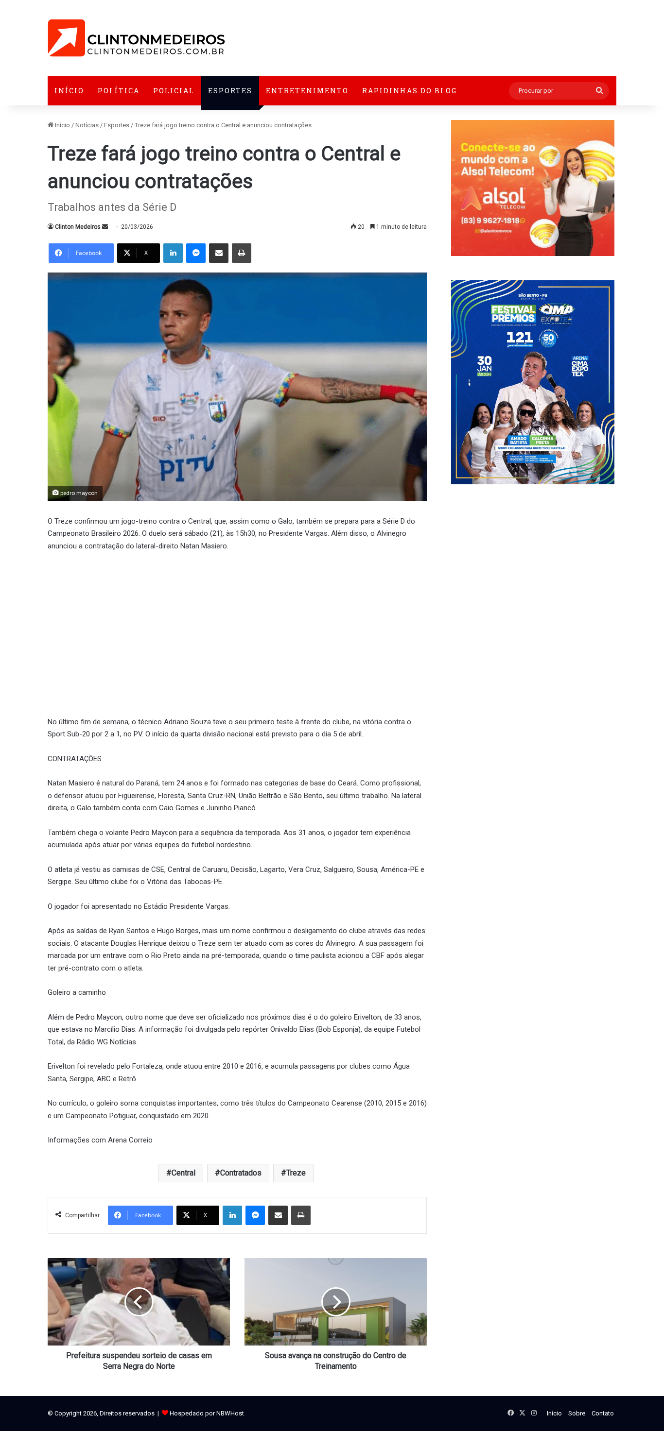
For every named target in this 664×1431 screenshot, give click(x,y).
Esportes (230, 90)
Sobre (576, 1413)
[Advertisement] (237, 632)
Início (69, 90)
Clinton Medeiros (78, 226)
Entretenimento (307, 90)
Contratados (241, 1172)
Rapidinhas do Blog (409, 90)
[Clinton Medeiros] (136, 38)
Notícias (87, 125)
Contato (603, 1413)
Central (183, 1172)
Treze (296, 1172)
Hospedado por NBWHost (207, 1413)
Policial (173, 90)
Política (119, 90)
